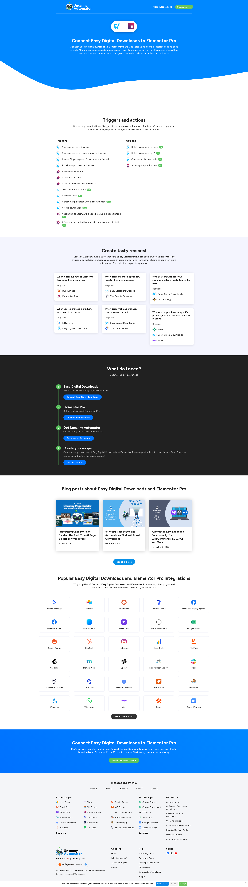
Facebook (168, 853)
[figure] (58, 147)
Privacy (59, 874)
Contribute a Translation (150, 872)
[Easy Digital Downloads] (116, 26)
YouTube (176, 853)
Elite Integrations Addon (177, 839)
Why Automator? (119, 858)
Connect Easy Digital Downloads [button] (82, 397)
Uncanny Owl (78, 858)
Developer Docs (146, 858)
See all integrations (124, 716)
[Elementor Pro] (131, 26)
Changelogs (144, 867)
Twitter (172, 853)
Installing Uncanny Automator (174, 815)
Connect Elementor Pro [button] (78, 417)
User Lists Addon (174, 834)
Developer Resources (149, 862)
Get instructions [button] (75, 462)
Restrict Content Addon (177, 830)
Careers (114, 867)
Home (114, 853)
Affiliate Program (119, 862)
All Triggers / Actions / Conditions (176, 807)
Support (142, 876)
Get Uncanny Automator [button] (79, 438)
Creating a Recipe (174, 821)
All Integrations (173, 802)
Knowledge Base (146, 853)
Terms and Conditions (74, 874)
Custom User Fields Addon (178, 825)
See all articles (124, 562)
